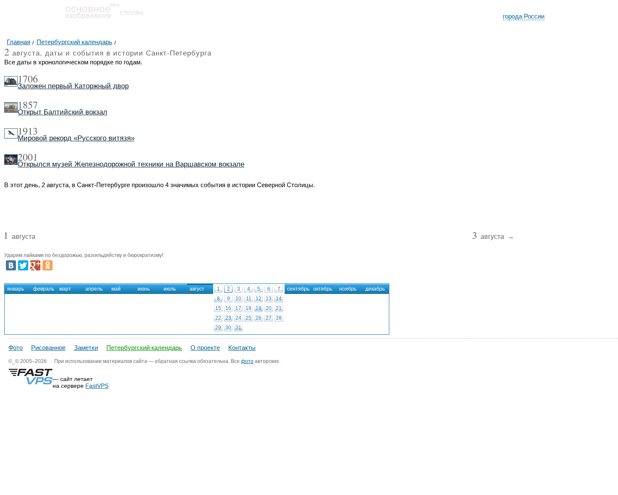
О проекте (205, 347)
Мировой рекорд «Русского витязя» (76, 138)
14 (279, 299)
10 (238, 299)
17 (238, 308)
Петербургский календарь (144, 347)
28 (279, 318)
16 (228, 308)
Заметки (86, 347)
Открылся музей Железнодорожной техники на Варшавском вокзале (131, 164)
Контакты (242, 347)
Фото (15, 347)
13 (269, 299)
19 (258, 308)
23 (228, 318)
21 (279, 308)
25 (248, 318)
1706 (28, 78)
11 (248, 299)
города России (523, 16)
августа (19, 237)
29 (218, 328)
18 (248, 308)
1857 (28, 104)
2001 (28, 157)
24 (238, 318)
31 (238, 328)
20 (269, 308)
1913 (28, 131)
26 (258, 318)
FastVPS (96, 385)
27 (269, 318)
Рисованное (48, 347)
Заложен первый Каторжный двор (73, 86)
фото (247, 361)
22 (218, 318)
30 (228, 328)
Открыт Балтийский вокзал (62, 112)
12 (258, 299)
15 (218, 308)
